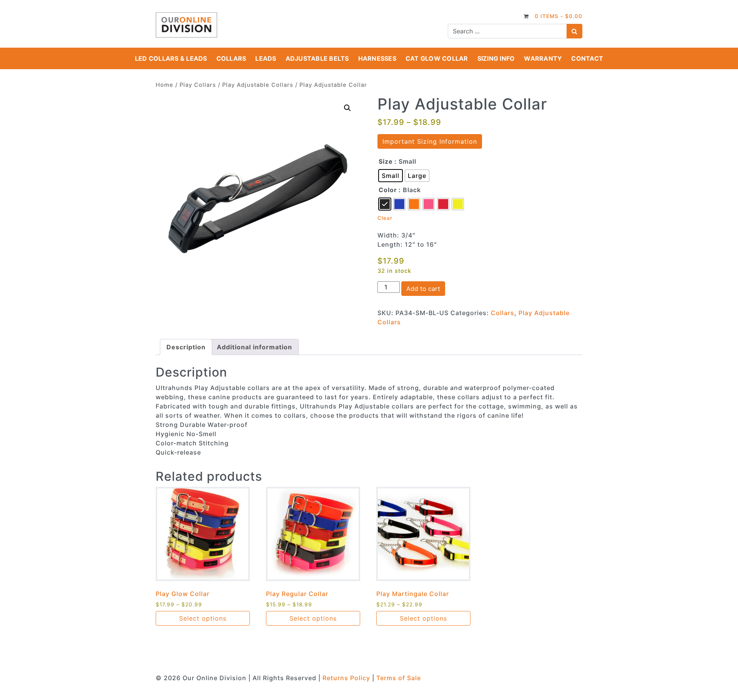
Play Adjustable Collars (257, 84)
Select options (202, 618)
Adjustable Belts (317, 58)
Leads (265, 58)
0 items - (558, 16)
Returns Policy (346, 678)
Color (388, 190)
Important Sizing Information (429, 141)
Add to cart (423, 288)
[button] (347, 108)
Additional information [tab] (254, 347)
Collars (231, 58)
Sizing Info (496, 58)
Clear (384, 218)
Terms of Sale (398, 678)
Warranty (543, 58)
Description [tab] (186, 347)
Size (386, 161)
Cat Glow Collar (437, 58)
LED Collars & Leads (171, 58)
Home (164, 84)
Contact (587, 58)
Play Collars (198, 84)
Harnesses (377, 58)
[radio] (390, 175)
